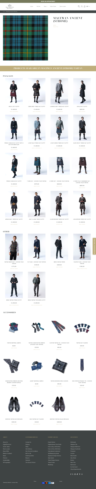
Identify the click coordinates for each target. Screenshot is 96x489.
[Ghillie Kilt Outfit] (82, 91)
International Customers (54, 451)
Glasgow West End (75, 446)
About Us (5, 442)
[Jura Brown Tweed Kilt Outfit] (82, 204)
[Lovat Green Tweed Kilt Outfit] (59, 128)
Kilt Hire (38, 6)
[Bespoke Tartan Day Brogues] (14, 404)
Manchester (73, 455)
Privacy (35, 481)
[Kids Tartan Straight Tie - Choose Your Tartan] (82, 366)
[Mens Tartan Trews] (59, 247)
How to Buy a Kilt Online (54, 446)
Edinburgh (73, 442)
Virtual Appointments (75, 469)
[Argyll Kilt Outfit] (14, 91)
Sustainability (6, 460)
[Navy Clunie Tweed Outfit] (36, 204)
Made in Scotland (7, 453)
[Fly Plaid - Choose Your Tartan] (36, 247)
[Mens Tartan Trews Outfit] (14, 285)
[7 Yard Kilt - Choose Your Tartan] (36, 166)
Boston (72, 460)
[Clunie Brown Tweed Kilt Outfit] (59, 204)
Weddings (50, 464)
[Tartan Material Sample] (14, 328)
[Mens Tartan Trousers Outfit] (36, 285)
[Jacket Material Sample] (36, 366)
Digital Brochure (7, 444)
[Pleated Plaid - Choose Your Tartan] (82, 247)
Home (31, 6)
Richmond (73, 464)
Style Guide (51, 458)
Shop (45, 6)
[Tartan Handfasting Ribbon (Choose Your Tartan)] (36, 328)
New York (72, 462)
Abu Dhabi (73, 458)
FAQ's (27, 446)
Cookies (60, 481)
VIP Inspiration (6, 462)
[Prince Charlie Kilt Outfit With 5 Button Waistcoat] (14, 128)
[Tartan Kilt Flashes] (82, 328)
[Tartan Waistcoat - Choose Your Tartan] (14, 247)
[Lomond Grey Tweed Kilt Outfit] (59, 91)
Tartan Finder (53, 6)
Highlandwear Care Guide (54, 444)
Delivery (28, 444)
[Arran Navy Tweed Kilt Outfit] (14, 204)
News (4, 455)
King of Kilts (6, 451)
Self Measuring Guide (53, 453)
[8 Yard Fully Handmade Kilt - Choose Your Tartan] (82, 166)
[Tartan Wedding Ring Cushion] (59, 366)
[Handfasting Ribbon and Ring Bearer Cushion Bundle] (14, 366)
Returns (27, 458)
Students (28, 460)
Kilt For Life (28, 453)
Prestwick (72, 451)
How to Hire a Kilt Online (54, 449)
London (72, 453)
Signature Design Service (54, 455)
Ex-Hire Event (73, 467)
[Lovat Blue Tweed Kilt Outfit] (36, 128)
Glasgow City (73, 444)
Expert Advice (51, 442)
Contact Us (28, 442)
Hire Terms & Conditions (32, 451)
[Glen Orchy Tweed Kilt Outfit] (82, 128)
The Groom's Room (30, 462)
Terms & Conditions (47, 481)
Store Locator (63, 6)
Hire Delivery (29, 449)
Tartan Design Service (53, 460)
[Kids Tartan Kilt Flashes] (36, 404)
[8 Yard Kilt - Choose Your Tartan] (59, 166)
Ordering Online (30, 455)
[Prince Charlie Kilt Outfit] (14, 166)
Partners (5, 458)
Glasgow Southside (75, 449)
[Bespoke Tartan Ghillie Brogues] (59, 404)
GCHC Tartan (6, 446)
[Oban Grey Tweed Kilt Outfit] (36, 91)
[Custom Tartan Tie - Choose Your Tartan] (59, 328)
